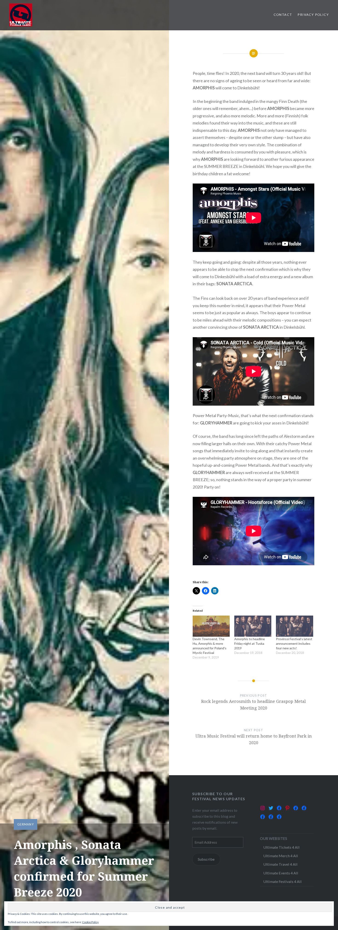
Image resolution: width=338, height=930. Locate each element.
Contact (283, 15)
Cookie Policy (90, 922)
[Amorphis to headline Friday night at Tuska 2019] (252, 626)
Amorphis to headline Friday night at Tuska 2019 (249, 643)
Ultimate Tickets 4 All (281, 847)
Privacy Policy (313, 15)
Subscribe (206, 859)
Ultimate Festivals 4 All (282, 881)
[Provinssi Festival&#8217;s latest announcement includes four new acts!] (294, 626)
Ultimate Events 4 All (280, 873)
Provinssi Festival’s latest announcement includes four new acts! (294, 643)
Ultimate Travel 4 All (280, 864)
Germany (25, 824)
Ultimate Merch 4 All (280, 856)
